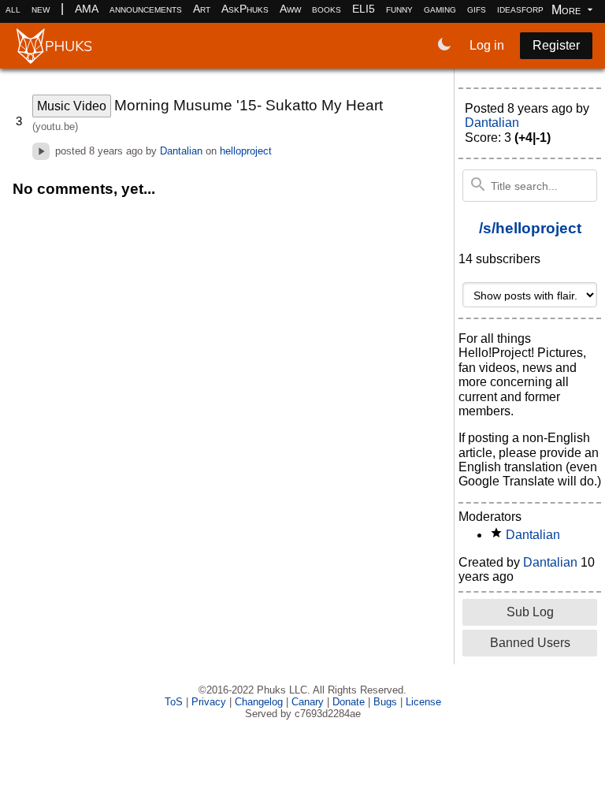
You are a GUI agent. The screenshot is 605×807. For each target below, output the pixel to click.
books (326, 8)
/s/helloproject (530, 228)
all (13, 8)
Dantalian (181, 151)
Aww (290, 8)
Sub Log (530, 612)
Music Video (71, 106)
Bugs (385, 702)
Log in (487, 45)
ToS (174, 702)
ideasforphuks (531, 8)
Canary (307, 702)
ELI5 (363, 8)
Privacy (208, 702)
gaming (440, 8)
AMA (86, 8)
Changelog (259, 702)
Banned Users (530, 642)
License (423, 702)
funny (399, 8)
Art (201, 8)
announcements (145, 8)
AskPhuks (245, 8)
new (41, 8)
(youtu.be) (55, 126)
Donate (348, 702)
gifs (476, 8)
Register (556, 45)
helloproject (246, 151)
